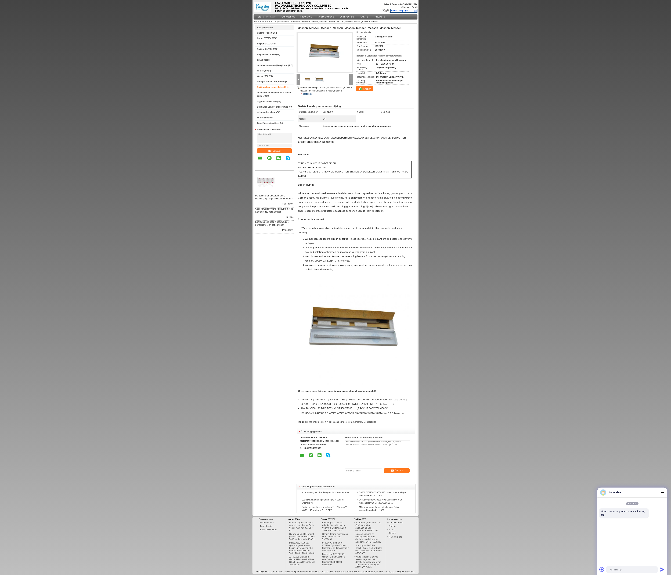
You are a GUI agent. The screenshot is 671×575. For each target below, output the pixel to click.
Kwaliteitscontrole (326, 17)
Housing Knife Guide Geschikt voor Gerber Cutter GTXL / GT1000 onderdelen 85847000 (368, 549)
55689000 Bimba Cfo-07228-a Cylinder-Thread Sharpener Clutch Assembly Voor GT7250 (335, 547)
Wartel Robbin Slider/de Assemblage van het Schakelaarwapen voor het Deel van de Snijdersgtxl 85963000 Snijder (368, 562)
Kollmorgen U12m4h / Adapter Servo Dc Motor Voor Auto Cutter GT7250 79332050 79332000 (334, 526)
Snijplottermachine (266, 54)
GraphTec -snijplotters (268, 123)
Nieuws (378, 17)
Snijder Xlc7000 (265, 49)
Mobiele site (396, 537)
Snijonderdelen (264, 33)
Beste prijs (307, 94)
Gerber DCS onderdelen (364, 422)
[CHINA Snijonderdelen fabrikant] (263, 6)
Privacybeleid (262, 571)
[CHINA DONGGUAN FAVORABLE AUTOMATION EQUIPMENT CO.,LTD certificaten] (266, 191)
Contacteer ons (347, 17)
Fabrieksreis (306, 17)
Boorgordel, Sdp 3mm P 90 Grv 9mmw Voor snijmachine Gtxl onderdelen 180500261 (368, 526)
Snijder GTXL (263, 44)
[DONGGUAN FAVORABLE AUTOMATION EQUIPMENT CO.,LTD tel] (260, 167)
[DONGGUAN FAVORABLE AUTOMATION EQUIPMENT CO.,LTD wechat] (280, 160)
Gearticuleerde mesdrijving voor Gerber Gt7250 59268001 (335, 537)
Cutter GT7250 (264, 38)
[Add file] (601, 569)
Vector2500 (262, 76)
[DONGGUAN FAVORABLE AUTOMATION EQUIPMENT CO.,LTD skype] (290, 160)
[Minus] (662, 492)
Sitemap (392, 533)
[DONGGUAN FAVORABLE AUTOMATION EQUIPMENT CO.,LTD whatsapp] (271, 160)
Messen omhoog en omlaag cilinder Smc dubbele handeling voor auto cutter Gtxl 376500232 (368, 538)
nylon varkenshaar (266, 112)
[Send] (662, 569)
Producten (271, 17)
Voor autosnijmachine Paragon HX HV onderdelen (325, 492)
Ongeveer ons (288, 17)
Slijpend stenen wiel (267, 101)
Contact (276, 151)
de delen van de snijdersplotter (272, 65)
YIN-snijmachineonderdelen (338, 422)
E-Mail (391, 529)
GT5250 (261, 60)
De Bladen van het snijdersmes (272, 107)
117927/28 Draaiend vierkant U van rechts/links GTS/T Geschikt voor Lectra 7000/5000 (302, 561)
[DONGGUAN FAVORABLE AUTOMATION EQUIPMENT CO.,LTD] (415, 10)
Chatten (366, 88)
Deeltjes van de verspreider (271, 81)
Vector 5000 (263, 118)
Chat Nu (405, 7)
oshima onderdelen (314, 422)
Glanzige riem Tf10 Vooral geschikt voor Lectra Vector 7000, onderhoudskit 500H (302, 537)
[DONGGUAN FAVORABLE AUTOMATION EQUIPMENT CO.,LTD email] (262, 160)
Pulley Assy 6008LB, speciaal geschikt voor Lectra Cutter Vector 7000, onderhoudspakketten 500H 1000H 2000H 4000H (302, 548)
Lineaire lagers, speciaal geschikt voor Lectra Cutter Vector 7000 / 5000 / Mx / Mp (302, 526)
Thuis (256, 21)
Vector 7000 (263, 71)
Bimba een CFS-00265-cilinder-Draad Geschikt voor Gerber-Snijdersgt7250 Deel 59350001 (333, 559)
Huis (259, 17)
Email (414, 7)
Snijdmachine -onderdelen (287, 21)
